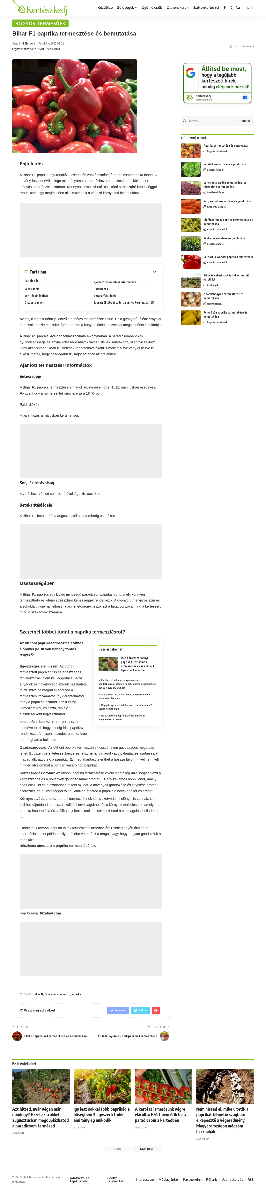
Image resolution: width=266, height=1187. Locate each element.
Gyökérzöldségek (216, 206)
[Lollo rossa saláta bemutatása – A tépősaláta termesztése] (191, 188)
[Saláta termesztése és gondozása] (191, 169)
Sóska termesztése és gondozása (224, 238)
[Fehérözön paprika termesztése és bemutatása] (191, 317)
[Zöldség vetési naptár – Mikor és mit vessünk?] (191, 280)
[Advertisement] (91, 230)
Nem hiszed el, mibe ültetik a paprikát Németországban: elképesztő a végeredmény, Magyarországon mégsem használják (222, 1120)
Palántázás (101, 289)
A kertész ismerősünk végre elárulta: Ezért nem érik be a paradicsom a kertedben (160, 1114)
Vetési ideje (32, 289)
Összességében (34, 302)
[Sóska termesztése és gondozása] (191, 243)
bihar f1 (38, 994)
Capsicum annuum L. (57, 994)
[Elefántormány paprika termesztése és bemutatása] (191, 225)
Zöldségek (212, 285)
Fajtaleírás (31, 280)
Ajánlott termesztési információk (115, 282)
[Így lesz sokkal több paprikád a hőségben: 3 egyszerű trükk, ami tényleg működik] (102, 1086)
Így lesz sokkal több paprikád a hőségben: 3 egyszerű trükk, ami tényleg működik (102, 1114)
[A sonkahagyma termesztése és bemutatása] (191, 299)
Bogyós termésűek (40, 23)
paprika (76, 994)
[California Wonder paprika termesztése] (191, 262)
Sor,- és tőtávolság (36, 295)
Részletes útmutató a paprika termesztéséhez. (58, 846)
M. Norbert (28, 43)
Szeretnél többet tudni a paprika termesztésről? (124, 302)
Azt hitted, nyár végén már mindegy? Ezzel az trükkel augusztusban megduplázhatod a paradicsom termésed (40, 1117)
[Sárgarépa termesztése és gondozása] (191, 206)
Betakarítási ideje (105, 295)
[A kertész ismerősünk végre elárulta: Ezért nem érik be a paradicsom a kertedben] (163, 1086)
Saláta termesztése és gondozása (224, 164)
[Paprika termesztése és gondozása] (191, 150)
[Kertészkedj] (39, 8)
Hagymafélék (214, 303)
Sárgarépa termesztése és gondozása (227, 201)
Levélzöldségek (215, 169)
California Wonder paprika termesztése (228, 256)
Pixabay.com (50, 913)
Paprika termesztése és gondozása (225, 145)
